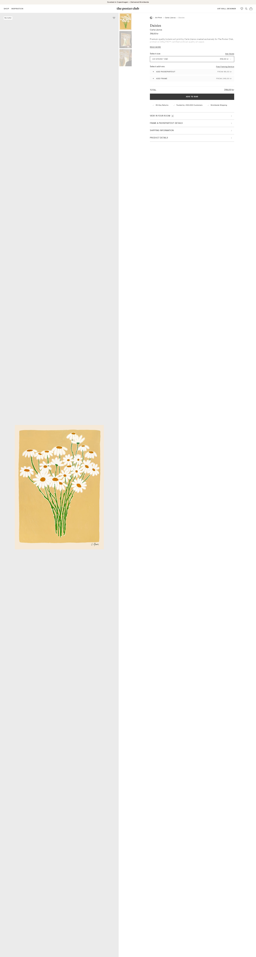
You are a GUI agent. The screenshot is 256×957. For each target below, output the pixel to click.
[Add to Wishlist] (114, 18)
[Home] (151, 18)
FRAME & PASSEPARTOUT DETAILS (166, 123)
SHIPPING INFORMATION (162, 131)
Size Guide (229, 54)
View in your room (160, 116)
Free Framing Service (225, 66)
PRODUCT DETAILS (159, 138)
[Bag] (251, 8)
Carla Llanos (170, 18)
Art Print (158, 18)
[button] (6, 8)
